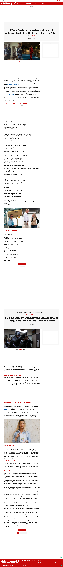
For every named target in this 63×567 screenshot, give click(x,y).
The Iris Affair (12, 94)
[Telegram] (56, 1)
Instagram (27, 61)
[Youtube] (61, 1)
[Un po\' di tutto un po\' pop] (8, 3)
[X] (58, 1)
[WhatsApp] (59, 1)
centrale (23, 266)
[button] (61, 3)
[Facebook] (53, 1)
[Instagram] (54, 1)
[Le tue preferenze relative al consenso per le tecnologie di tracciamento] (61, 565)
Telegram (21, 61)
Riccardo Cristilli (32, 35)
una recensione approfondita (13, 84)
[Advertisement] (31, 13)
